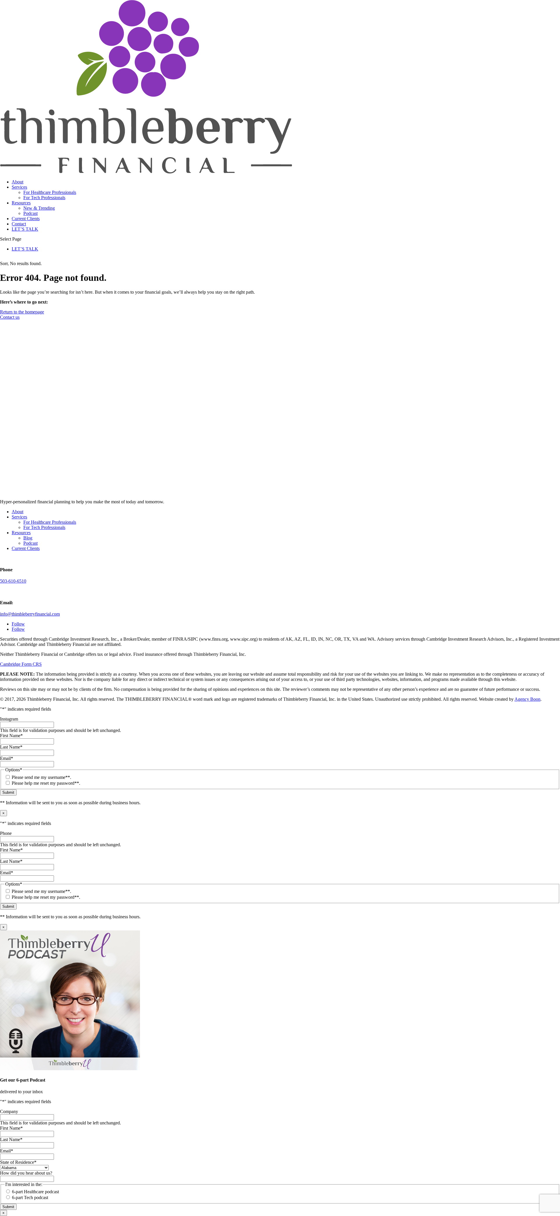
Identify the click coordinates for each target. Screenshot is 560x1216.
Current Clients (26, 218)
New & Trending (39, 208)
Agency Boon (527, 699)
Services (19, 187)
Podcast (30, 213)
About (17, 181)
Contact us (10, 317)
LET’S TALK (25, 229)
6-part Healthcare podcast (35, 1191)
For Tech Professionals (44, 197)
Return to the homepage (22, 311)
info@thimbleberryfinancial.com (30, 613)
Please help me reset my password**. (46, 783)
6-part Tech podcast (30, 1197)
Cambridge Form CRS (21, 664)
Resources (21, 202)
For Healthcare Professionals (49, 192)
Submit (8, 792)
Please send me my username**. (41, 777)
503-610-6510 (13, 581)
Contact (19, 223)
